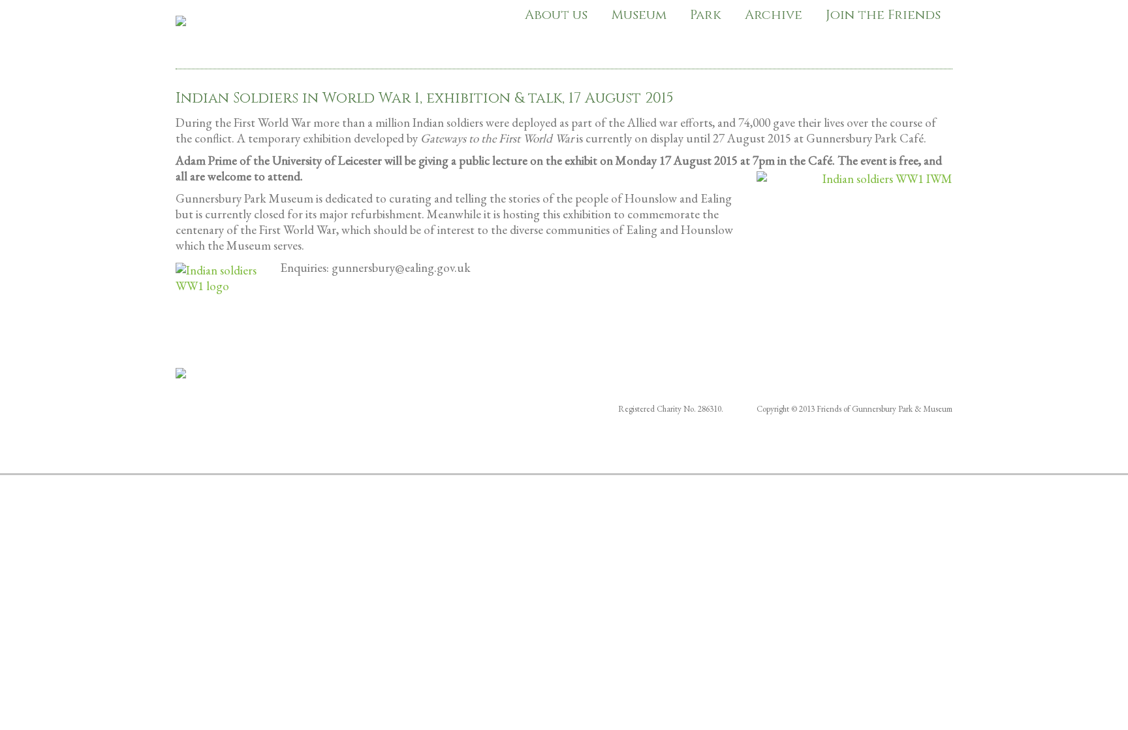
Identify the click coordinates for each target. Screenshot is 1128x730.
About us (556, 15)
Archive (773, 15)
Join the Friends (883, 15)
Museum (638, 15)
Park (705, 15)
